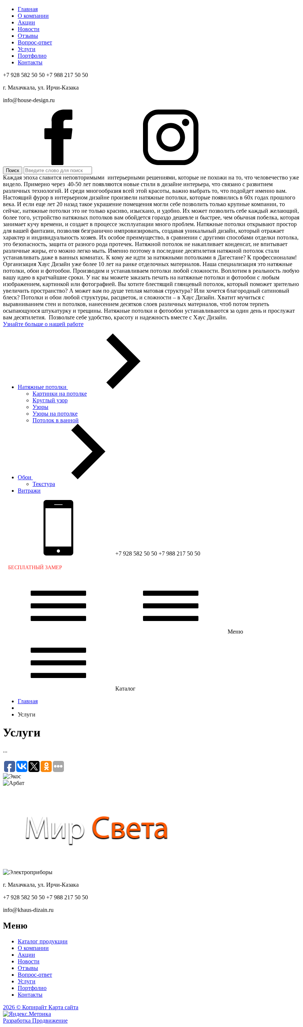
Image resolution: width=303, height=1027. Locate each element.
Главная (28, 701)
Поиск (12, 170)
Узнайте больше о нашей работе (43, 324)
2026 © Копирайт (25, 1007)
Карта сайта (63, 1007)
